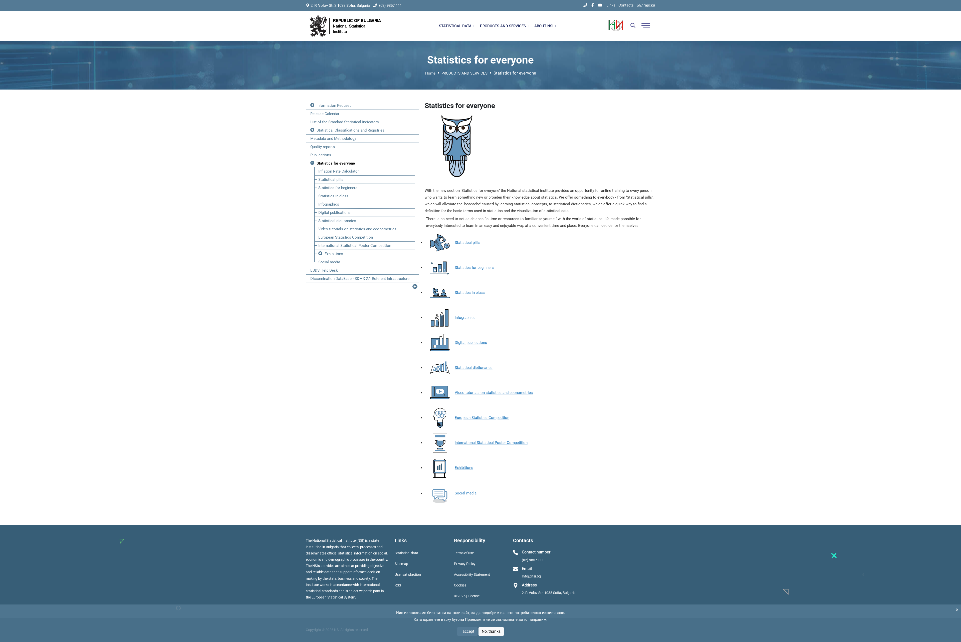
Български (646, 5)
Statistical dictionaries (337, 221)
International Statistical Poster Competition (354, 245)
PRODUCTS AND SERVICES (503, 26)
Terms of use (464, 553)
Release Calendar (324, 114)
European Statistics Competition (345, 237)
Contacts (626, 5)
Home (430, 73)
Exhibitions (334, 254)
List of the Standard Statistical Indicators (344, 122)
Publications (320, 155)
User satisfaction (408, 574)
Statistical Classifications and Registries (350, 130)
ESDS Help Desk (324, 270)
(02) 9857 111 (390, 5)
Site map (401, 564)
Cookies (460, 585)
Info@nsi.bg (531, 576)
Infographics (328, 204)
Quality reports (322, 147)
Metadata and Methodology (333, 138)
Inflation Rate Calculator (338, 171)
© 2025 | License (466, 596)
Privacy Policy (464, 564)
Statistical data (406, 553)
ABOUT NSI (544, 26)
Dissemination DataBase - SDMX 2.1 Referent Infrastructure (359, 278)
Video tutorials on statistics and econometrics (357, 229)
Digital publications (334, 212)
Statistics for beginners (337, 188)
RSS (398, 585)
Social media (329, 262)
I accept (467, 631)
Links (610, 5)
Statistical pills (330, 179)
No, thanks (491, 631)
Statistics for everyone (336, 163)
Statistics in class (333, 196)
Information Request (334, 105)
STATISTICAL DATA (455, 26)
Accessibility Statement (472, 574)
